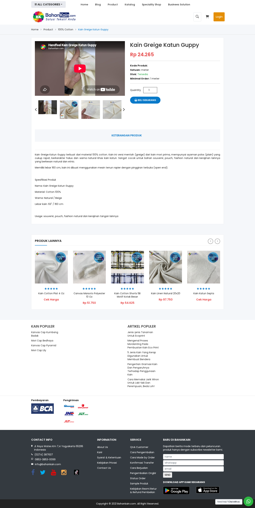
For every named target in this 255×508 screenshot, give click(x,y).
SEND (168, 475)
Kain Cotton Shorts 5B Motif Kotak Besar (127, 295)
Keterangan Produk (127, 135)
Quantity (135, 90)
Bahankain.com (126, 503)
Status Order (138, 478)
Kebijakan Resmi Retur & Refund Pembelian (143, 490)
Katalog (130, 4)
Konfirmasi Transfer (142, 462)
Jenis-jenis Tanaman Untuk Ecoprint (140, 334)
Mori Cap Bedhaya (42, 340)
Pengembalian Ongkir (143, 473)
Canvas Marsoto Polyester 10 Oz (89, 295)
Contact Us (104, 468)
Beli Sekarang (146, 100)
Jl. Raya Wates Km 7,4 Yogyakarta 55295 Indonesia (58, 447)
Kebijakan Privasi (107, 462)
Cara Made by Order (142, 457)
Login (219, 17)
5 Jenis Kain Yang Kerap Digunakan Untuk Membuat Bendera (142, 356)
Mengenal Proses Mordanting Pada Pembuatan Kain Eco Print (143, 344)
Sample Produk (139, 483)
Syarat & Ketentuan (109, 457)
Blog (98, 4)
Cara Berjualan (139, 468)
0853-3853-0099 (45, 459)
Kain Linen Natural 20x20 (165, 293)
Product (113, 4)
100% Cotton (65, 29)
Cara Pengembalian (142, 452)
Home (84, 4)
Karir (99, 452)
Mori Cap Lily (38, 350)
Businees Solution (179, 4)
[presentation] (36, 109)
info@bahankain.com (48, 464)
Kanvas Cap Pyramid (43, 345)
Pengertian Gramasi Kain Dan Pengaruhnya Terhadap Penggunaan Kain (142, 369)
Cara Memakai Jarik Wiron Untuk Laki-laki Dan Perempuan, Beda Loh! (143, 383)
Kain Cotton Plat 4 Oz (51, 293)
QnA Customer (139, 447)
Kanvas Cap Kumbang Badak (44, 334)
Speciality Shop (151, 4)
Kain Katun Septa (203, 293)
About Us (102, 447)
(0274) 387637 (44, 454)
